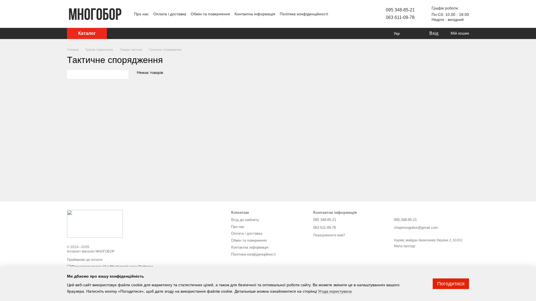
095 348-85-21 (400, 10)
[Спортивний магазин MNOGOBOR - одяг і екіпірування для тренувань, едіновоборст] (95, 223)
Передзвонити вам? (329, 235)
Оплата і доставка (169, 14)
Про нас (141, 14)
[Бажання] (413, 33)
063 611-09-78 (400, 17)
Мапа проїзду (404, 246)
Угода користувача (335, 291)
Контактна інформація (254, 14)
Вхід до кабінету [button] (245, 220)
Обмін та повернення (210, 14)
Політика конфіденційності (304, 14)
